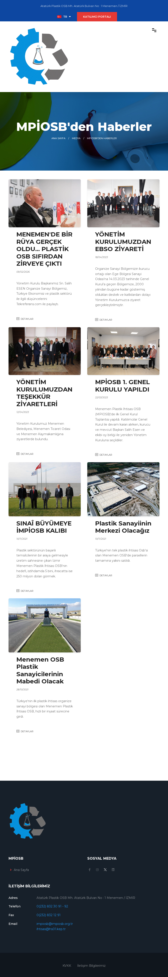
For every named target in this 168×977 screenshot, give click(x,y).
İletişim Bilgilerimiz (91, 966)
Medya (76, 138)
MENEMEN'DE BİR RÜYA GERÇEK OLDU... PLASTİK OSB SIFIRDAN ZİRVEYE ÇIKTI (44, 249)
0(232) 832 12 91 (49, 915)
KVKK (67, 966)
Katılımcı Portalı (97, 16)
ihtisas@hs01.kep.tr (51, 929)
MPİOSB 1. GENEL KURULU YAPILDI (122, 385)
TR (65, 16)
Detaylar (27, 318)
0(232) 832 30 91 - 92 (52, 906)
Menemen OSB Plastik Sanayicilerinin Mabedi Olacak (40, 670)
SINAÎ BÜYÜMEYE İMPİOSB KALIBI (44, 527)
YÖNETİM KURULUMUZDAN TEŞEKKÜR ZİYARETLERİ (44, 393)
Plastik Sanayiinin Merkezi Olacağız (123, 527)
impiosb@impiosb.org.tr (55, 924)
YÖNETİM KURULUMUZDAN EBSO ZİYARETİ (123, 242)
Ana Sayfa (58, 138)
